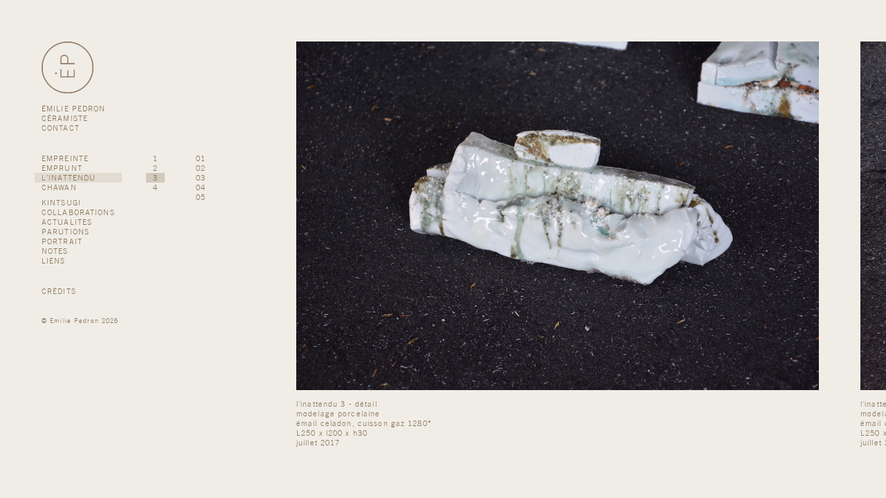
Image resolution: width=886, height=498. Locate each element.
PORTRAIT (62, 241)
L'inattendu (69, 178)
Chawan (59, 187)
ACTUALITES (67, 222)
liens (54, 261)
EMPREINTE (65, 158)
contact (61, 128)
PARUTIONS (65, 232)
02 (201, 168)
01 (201, 158)
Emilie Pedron (74, 320)
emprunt (62, 168)
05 (201, 197)
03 (201, 178)
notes (55, 251)
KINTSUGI (61, 203)
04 (201, 187)
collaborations (78, 212)
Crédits (59, 291)
